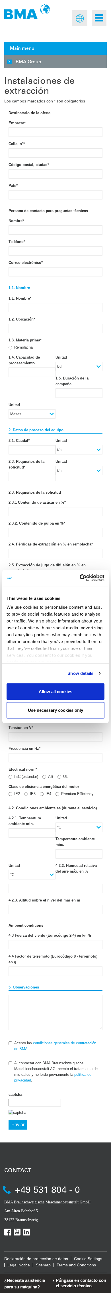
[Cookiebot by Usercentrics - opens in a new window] (79, 578)
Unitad (61, 357)
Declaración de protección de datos (36, 1258)
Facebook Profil (7, 1232)
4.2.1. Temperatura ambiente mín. (25, 821)
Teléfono (17, 242)
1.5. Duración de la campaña (72, 381)
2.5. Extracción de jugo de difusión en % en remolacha (47, 568)
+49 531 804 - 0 (47, 1189)
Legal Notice (18, 1265)
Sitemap (43, 1265)
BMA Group (28, 61)
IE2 (17, 794)
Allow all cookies (55, 691)
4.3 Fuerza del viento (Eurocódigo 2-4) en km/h (50, 935)
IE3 (33, 794)
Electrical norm (23, 769)
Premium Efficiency (77, 794)
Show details (80, 673)
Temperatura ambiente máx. (75, 842)
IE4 (48, 794)
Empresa (17, 123)
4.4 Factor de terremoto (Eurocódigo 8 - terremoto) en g (53, 959)
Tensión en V (21, 727)
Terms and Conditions (76, 1265)
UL (65, 776)
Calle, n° (17, 144)
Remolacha (23, 347)
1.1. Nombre (20, 298)
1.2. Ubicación (22, 319)
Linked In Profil (26, 1232)
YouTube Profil (17, 1232)
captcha (15, 1094)
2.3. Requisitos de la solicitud (26, 464)
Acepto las (55, 1046)
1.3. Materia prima (25, 340)
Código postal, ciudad (29, 165)
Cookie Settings (88, 1258)
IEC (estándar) (26, 776)
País (13, 185)
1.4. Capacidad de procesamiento (24, 360)
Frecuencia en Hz (24, 748)
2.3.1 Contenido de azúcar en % (37, 502)
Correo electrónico (26, 262)
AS (50, 776)
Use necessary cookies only (55, 710)
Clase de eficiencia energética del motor (44, 786)
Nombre (16, 221)
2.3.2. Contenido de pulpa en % (37, 523)
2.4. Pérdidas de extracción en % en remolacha (51, 544)
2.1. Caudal (19, 440)
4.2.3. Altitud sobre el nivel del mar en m (44, 900)
